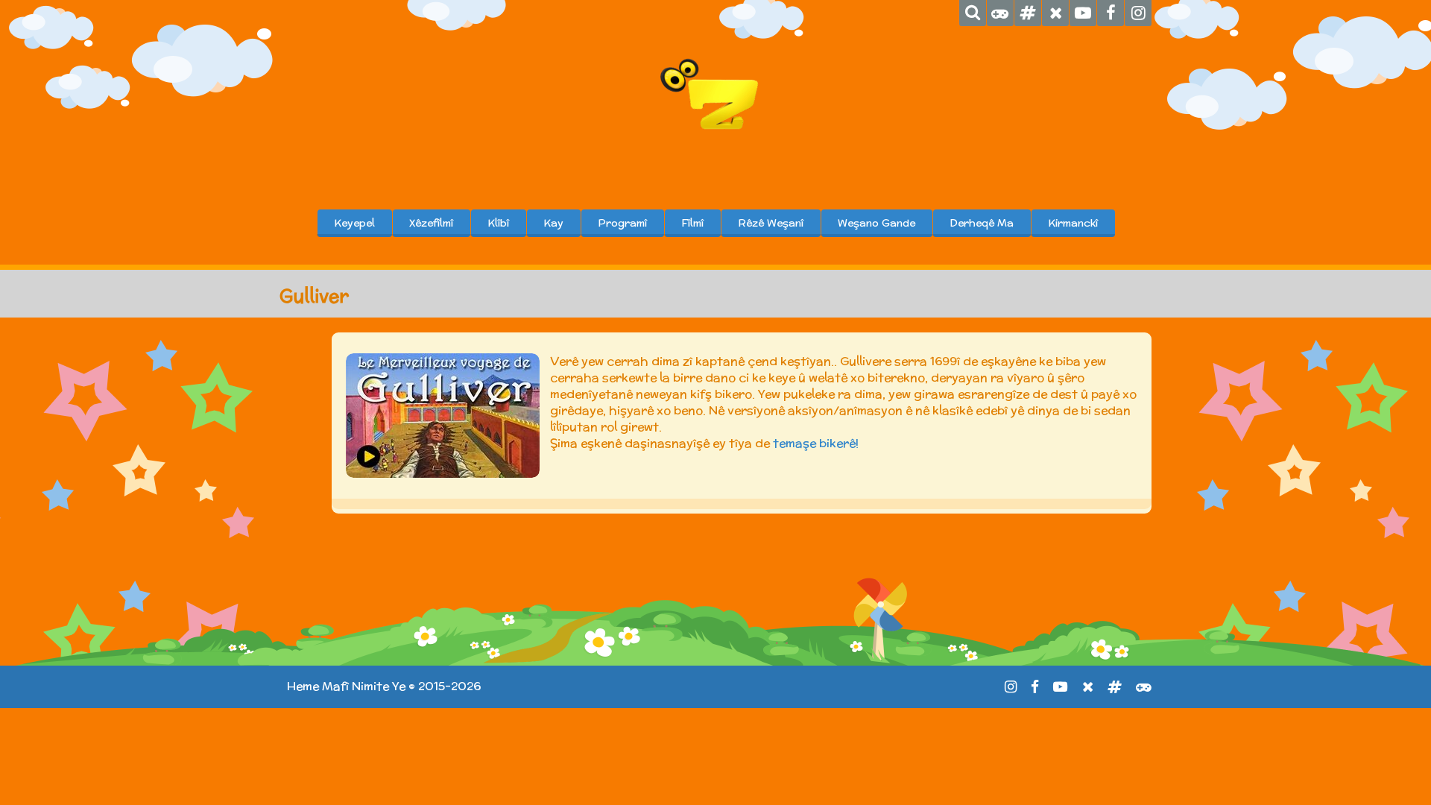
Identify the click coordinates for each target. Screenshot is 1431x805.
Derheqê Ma (982, 222)
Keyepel (354, 222)
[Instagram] (1138, 13)
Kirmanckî (1073, 222)
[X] (1055, 13)
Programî (622, 222)
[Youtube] (1083, 13)
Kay (553, 222)
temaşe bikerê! (816, 443)
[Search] (972, 13)
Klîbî (498, 222)
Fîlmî (692, 222)
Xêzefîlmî (431, 222)
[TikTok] (1027, 13)
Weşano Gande (876, 222)
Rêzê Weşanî (770, 222)
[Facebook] (1110, 13)
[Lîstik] (1000, 13)
